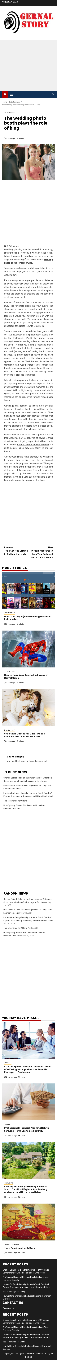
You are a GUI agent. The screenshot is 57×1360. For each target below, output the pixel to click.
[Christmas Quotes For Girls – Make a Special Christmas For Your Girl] (28, 707)
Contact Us (8, 1308)
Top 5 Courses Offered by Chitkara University (16, 550)
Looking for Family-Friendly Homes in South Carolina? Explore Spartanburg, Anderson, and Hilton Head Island (26, 1189)
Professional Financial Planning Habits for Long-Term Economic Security (26, 1129)
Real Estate (8, 1183)
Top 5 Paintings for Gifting (15, 801)
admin (21, 138)
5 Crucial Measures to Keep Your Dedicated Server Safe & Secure (41, 552)
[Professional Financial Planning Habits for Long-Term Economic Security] (28, 1101)
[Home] (5, 94)
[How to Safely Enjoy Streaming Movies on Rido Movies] (28, 590)
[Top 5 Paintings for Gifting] (28, 1222)
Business (7, 1063)
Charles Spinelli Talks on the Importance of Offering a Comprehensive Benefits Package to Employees (27, 1069)
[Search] (53, 94)
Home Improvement (11, 1244)
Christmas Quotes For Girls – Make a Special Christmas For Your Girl (24, 735)
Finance (7, 1124)
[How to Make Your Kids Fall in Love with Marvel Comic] (28, 649)
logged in (23, 761)
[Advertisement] (28, 65)
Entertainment (9, 113)
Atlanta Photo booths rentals (33, 444)
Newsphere (41, 1353)
